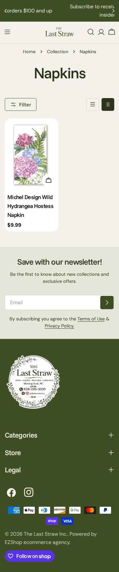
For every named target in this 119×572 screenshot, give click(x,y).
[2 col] (108, 104)
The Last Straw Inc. (45, 534)
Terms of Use (91, 319)
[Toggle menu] (7, 31)
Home (29, 51)
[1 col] (92, 104)
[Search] (90, 31)
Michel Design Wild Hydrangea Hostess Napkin (30, 205)
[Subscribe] (107, 302)
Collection (57, 51)
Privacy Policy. (59, 326)
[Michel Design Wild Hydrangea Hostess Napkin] (31, 154)
